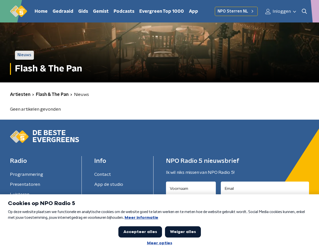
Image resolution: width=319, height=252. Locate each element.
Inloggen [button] (281, 11)
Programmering (26, 174)
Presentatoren (25, 184)
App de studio (108, 184)
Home (41, 11)
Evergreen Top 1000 (161, 11)
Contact (102, 174)
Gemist (101, 11)
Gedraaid (63, 11)
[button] (304, 11)
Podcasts (124, 11)
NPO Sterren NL (233, 11)
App (193, 11)
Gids (83, 11)
